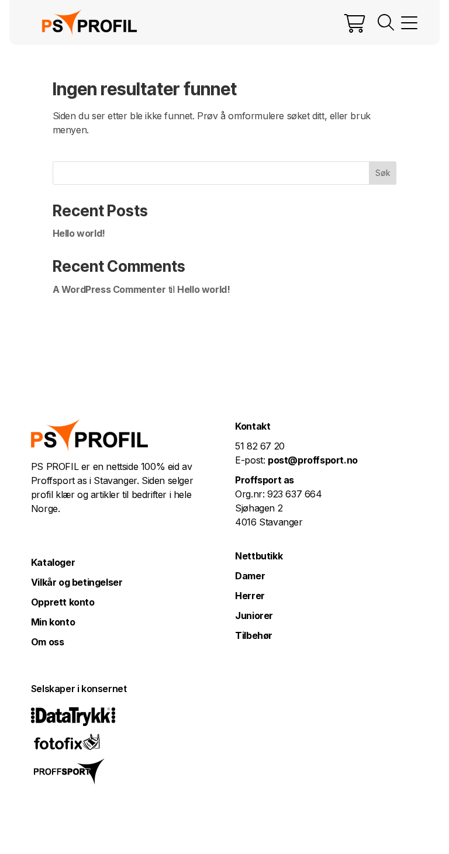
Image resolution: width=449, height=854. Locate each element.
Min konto (53, 622)
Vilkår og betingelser (77, 582)
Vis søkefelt (386, 23)
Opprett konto (63, 602)
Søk (383, 173)
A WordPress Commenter (109, 289)
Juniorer (254, 615)
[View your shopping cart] (354, 23)
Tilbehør (253, 635)
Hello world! (79, 233)
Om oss (47, 642)
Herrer (250, 595)
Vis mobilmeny (409, 23)
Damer (250, 576)
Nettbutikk (258, 556)
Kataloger (53, 562)
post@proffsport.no (313, 460)
